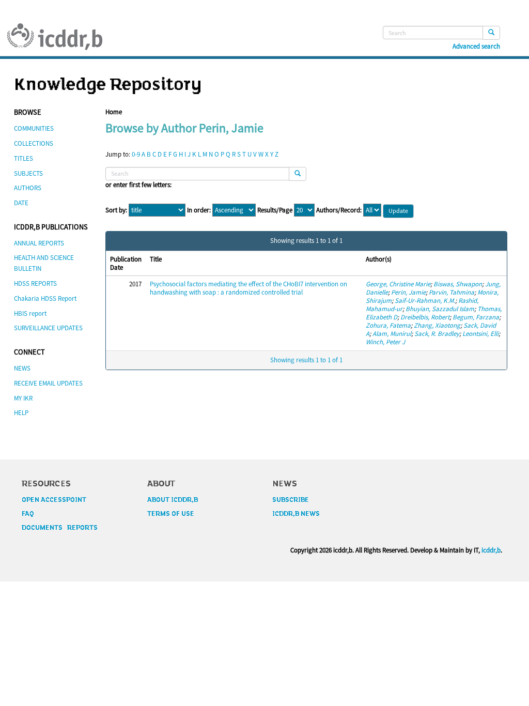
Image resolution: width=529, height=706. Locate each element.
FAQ (28, 514)
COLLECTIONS (33, 143)
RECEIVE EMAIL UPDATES (48, 383)
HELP (21, 412)
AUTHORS (27, 187)
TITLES (23, 158)
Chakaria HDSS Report (45, 298)
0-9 (136, 154)
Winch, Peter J (385, 341)
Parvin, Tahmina (451, 292)
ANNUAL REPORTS (39, 243)
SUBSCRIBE (290, 500)
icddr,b (491, 550)
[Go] (491, 33)
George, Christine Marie (398, 284)
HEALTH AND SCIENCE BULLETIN (44, 263)
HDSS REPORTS (35, 283)
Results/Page (274, 210)
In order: (199, 210)
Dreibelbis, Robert (424, 317)
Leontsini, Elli (480, 333)
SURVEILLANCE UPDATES (48, 328)
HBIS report (30, 313)
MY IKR (23, 398)
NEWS (22, 368)
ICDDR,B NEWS (296, 514)
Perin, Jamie (408, 292)
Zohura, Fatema (388, 325)
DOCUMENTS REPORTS (60, 528)
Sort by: (116, 210)
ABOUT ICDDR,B (172, 500)
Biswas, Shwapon (457, 284)
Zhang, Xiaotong (437, 325)
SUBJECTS (28, 173)
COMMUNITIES (34, 128)
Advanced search (476, 46)
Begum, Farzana (476, 317)
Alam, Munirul (391, 333)
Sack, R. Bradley (436, 333)
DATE (21, 202)
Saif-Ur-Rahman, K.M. (425, 300)
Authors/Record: (339, 210)
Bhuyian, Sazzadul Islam (440, 308)
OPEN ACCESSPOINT (54, 500)
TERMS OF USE (170, 514)
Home (113, 112)
